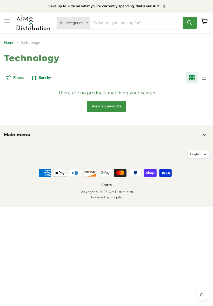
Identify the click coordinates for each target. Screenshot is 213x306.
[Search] (190, 23)
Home (9, 42)
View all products (106, 106)
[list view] (203, 78)
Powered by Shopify (106, 197)
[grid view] (192, 78)
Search (106, 185)
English (195, 154)
